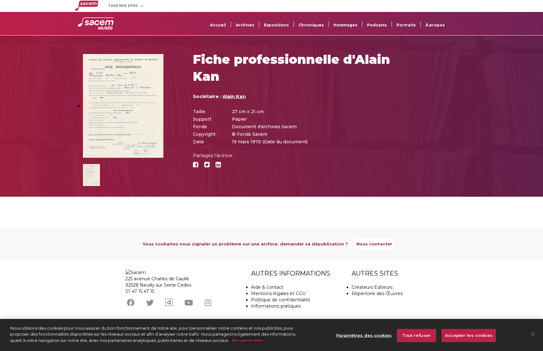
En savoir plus (247, 340)
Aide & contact (267, 287)
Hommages (345, 25)
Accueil (218, 25)
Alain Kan (234, 96)
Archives (245, 25)
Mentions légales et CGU (278, 293)
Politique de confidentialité (280, 300)
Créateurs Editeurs (372, 287)
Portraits (406, 25)
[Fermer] (533, 334)
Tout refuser (416, 335)
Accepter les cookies (468, 335)
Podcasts (377, 25)
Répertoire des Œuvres (377, 293)
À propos (435, 25)
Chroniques (311, 25)
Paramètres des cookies (364, 335)
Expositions (276, 25)
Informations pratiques (276, 306)
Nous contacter (374, 243)
